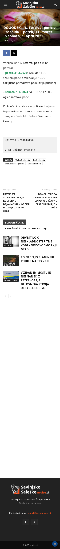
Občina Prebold (34, 164)
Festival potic (39, 160)
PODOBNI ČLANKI (14, 222)
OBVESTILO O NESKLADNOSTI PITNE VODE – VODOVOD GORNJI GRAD (39, 243)
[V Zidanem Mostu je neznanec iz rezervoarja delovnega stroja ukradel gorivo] (11, 276)
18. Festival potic (22, 160)
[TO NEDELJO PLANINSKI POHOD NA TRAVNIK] (11, 260)
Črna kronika (10, 280)
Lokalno (8, 245)
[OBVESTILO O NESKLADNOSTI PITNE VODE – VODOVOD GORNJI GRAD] (11, 241)
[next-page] (10, 296)
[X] (34, 522)
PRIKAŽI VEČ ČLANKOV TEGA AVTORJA (26, 228)
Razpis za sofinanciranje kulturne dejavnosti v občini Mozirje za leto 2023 (16, 202)
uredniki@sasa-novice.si (39, 513)
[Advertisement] (30, 41)
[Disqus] (30, 347)
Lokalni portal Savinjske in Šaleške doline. (30, 499)
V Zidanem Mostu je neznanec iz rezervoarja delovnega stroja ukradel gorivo (36, 280)
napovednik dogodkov (14, 164)
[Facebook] (26, 522)
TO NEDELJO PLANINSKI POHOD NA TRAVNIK (37, 259)
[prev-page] (5, 296)
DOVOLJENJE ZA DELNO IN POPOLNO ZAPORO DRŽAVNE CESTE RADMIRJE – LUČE (45, 200)
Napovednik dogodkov (9, 264)
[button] (5, 4)
